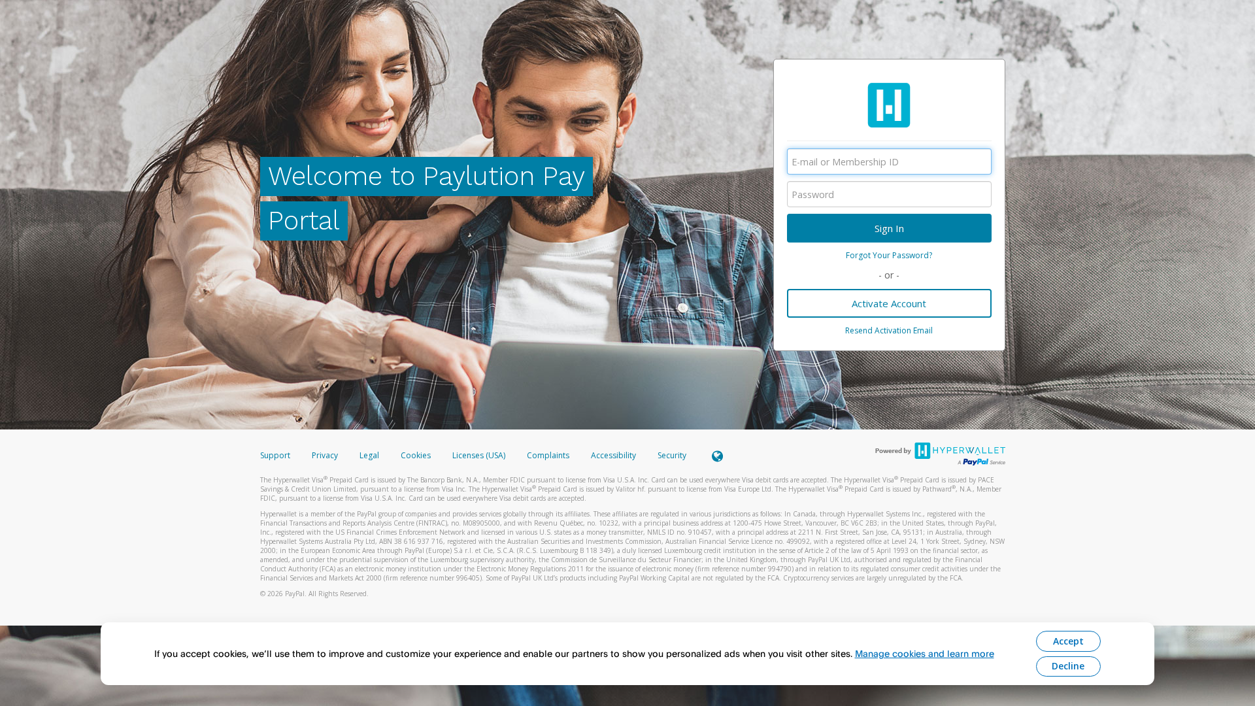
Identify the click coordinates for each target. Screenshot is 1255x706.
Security (672, 455)
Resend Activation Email (889, 330)
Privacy (325, 455)
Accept (1068, 641)
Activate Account (889, 303)
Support (275, 455)
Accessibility (613, 455)
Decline (1068, 666)
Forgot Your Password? (889, 255)
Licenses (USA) (479, 455)
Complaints (549, 455)
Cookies (416, 455)
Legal (369, 455)
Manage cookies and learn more (924, 653)
